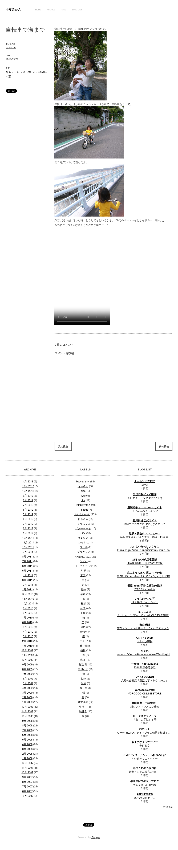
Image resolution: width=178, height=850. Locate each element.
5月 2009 (28, 683)
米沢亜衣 (83, 702)
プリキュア (83, 552)
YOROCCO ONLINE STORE (144, 693)
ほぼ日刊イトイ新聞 (144, 494)
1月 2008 (27, 758)
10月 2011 (28, 547)
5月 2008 (27, 739)
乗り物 (84, 645)
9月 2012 (28, 495)
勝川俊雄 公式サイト (145, 520)
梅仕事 (84, 688)
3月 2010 (28, 636)
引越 (83, 570)
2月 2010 (27, 641)
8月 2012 (28, 500)
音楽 (83, 575)
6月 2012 (28, 509)
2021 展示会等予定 (145, 667)
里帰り (83, 706)
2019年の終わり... (144, 797)
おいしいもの (82, 514)
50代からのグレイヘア (145, 511)
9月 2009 (27, 664)
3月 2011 (27, 580)
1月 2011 (27, 589)
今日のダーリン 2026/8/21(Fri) (144, 498)
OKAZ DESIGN (145, 677)
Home (38, 9)
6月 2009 (28, 678)
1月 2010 (27, 645)
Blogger (95, 837)
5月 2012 (28, 514)
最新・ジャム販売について (144, 771)
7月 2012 (28, 505)
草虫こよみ (144, 611)
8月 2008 (27, 725)
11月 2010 (28, 598)
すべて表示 (167, 806)
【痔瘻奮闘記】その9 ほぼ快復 (145, 563)
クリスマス (83, 523)
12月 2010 (27, 594)
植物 (83, 650)
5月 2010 (28, 627)
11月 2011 (28, 542)
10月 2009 (27, 659)
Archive (51, 9)
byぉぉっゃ (12, 72)
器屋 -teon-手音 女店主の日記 (144, 585)
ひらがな (83, 542)
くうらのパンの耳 (144, 598)
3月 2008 (27, 749)
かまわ (145, 651)
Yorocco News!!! (145, 690)
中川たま (83, 669)
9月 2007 (27, 777)
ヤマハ (84, 561)
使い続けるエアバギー (145, 758)
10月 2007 (27, 772)
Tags (63, 9)
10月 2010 (28, 603)
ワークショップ (84, 566)
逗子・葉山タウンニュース (144, 533)
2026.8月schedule (144, 589)
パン (23, 72)
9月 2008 (27, 720)
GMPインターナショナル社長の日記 (144, 755)
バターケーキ (83, 528)
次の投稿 (63, 446)
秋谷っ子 (144, 729)
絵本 (83, 589)
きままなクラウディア (145, 742)
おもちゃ (83, 519)
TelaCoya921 (82, 505)
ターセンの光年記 (144, 481)
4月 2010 (28, 631)
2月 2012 (28, 528)
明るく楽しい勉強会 (144, 784)
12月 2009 (27, 650)
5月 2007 (28, 796)
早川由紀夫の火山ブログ (144, 781)
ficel (83, 491)
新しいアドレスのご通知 (144, 706)
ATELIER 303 (145, 794)
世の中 (84, 659)
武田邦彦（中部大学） (145, 703)
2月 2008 (27, 753)
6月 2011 (27, 566)
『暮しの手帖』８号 (144, 719)
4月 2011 (28, 575)
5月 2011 (27, 570)
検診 (83, 603)
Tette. (81, 28)
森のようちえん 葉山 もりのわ (144, 572)
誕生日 (83, 664)
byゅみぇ (83, 486)
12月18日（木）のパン (144, 602)
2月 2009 (27, 697)
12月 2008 (27, 706)
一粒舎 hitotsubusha (144, 664)
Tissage (83, 509)
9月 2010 (28, 608)
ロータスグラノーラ (144, 716)
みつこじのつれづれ (144, 768)
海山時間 (144, 625)
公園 (83, 608)
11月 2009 (28, 655)
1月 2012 (28, 533)
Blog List (77, 9)
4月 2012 (28, 519)
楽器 (83, 594)
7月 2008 (27, 730)
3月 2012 (28, 523)
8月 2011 (27, 556)
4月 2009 (27, 688)
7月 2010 (27, 617)
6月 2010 (27, 622)
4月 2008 (27, 744)
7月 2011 (27, 561)
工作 (83, 613)
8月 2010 (28, 613)
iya (83, 495)
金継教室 (144, 745)
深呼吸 (145, 485)
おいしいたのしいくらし (144, 546)
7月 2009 (27, 674)
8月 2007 (27, 781)
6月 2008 (27, 735)
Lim (83, 500)
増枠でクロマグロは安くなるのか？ (144, 524)
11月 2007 (27, 767)
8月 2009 (27, 669)
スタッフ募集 (144, 641)
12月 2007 (27, 763)
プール (84, 547)
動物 (83, 678)
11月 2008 (27, 711)
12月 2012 (28, 486)
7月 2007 (27, 786)
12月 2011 (28, 537)
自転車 (42, 72)
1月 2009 (27, 702)
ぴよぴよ (83, 537)
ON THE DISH (144, 638)
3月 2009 (27, 692)
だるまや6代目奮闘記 (144, 559)
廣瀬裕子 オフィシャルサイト (144, 507)
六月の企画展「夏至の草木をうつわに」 (144, 680)
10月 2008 (27, 716)
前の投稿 (164, 446)
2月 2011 (28, 584)
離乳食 (83, 711)
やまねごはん (83, 556)
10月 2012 (28, 491)
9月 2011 (28, 552)
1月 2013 (28, 481)
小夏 (8, 76)
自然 (83, 627)
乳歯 (83, 683)
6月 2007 (27, 791)
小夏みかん (13, 9)
